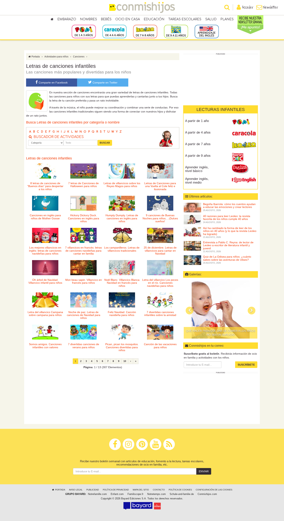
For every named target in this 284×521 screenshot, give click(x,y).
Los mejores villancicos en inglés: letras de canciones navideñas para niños (45, 250)
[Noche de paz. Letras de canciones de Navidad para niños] (83, 300)
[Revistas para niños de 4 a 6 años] (114, 31)
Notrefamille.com (97, 494)
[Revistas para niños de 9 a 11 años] (176, 31)
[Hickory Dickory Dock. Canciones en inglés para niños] (83, 203)
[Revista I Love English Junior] (244, 168)
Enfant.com (117, 494)
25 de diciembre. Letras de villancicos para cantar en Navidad (160, 250)
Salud (211, 19)
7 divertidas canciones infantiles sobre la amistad (160, 314)
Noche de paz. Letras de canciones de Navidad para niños (83, 315)
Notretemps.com (156, 494)
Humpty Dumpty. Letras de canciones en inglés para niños (121, 218)
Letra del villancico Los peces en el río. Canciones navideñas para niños (160, 282)
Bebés (106, 19)
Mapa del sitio (141, 490)
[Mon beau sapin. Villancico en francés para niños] (83, 268)
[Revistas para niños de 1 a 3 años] (83, 31)
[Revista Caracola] (244, 133)
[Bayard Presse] (137, 506)
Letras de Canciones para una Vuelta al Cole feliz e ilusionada (160, 186)
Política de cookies (180, 490)
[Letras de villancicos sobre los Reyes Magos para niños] (122, 171)
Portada (35, 56)
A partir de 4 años (198, 132)
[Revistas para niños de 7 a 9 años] (145, 31)
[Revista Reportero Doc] (244, 157)
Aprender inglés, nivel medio (197, 180)
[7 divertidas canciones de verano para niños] (83, 332)
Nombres (88, 19)
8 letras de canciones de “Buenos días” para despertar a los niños (45, 186)
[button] (189, 310)
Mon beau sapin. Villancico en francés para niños (83, 281)
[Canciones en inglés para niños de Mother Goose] (45, 203)
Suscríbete (246, 364)
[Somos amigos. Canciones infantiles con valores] (45, 332)
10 (124, 361)
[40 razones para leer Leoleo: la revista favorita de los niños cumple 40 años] (192, 219)
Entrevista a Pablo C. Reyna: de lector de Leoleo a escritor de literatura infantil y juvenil (228, 245)
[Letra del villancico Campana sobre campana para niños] (45, 300)
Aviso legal (75, 490)
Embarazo (66, 19)
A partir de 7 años (198, 144)
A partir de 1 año (197, 121)
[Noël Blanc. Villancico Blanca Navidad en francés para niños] (122, 268)
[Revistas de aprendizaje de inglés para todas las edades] (206, 31)
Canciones (78, 56)
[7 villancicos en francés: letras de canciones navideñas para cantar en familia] (83, 235)
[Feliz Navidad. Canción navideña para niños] (122, 300)
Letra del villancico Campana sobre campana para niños (45, 314)
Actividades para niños (56, 56)
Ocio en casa (127, 19)
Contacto (159, 490)
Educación (154, 19)
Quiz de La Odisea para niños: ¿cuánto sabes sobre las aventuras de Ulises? (227, 258)
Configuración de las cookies (214, 490)
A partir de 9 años (198, 155)
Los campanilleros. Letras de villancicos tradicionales (121, 249)
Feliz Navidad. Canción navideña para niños (122, 314)
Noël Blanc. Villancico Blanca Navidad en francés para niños (121, 282)
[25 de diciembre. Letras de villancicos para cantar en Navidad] (160, 235)
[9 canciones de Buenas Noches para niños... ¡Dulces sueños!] (160, 203)
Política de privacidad (116, 490)
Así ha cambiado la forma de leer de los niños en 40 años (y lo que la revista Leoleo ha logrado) (229, 231)
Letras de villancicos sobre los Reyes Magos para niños (122, 185)
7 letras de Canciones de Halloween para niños (83, 185)
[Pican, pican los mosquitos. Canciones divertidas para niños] (122, 332)
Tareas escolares (184, 19)
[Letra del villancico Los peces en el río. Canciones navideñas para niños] (160, 268)
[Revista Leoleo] (244, 145)
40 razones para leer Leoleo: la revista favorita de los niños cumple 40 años (226, 217)
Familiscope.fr (135, 494)
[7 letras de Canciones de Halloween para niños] (83, 171)
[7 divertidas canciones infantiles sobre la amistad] (160, 300)
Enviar (204, 471)
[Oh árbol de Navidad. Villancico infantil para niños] (45, 268)
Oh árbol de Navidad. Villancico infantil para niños (45, 281)
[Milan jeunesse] (157, 506)
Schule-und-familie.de (182, 494)
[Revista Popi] (244, 122)
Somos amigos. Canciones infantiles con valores (45, 346)
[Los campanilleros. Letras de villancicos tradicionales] (122, 235)
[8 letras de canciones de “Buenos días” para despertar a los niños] (45, 171)
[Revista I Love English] (244, 180)
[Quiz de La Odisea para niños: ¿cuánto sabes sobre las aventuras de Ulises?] (192, 259)
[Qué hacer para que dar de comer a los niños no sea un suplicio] (220, 310)
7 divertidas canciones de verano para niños (83, 346)
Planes (227, 19)
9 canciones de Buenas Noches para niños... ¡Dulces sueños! (160, 218)
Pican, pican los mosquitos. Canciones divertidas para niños (122, 347)
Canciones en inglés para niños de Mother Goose (45, 217)
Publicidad (92, 490)
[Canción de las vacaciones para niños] (160, 332)
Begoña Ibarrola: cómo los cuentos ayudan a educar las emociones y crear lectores (229, 206)
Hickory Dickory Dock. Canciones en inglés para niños (83, 218)
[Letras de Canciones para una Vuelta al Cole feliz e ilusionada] (160, 171)
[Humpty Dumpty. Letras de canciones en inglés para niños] (122, 203)
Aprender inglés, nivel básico (197, 169)
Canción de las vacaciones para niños (160, 346)
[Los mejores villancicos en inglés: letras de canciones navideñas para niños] (45, 235)
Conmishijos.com (207, 494)
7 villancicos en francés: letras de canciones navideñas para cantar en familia (83, 250)
